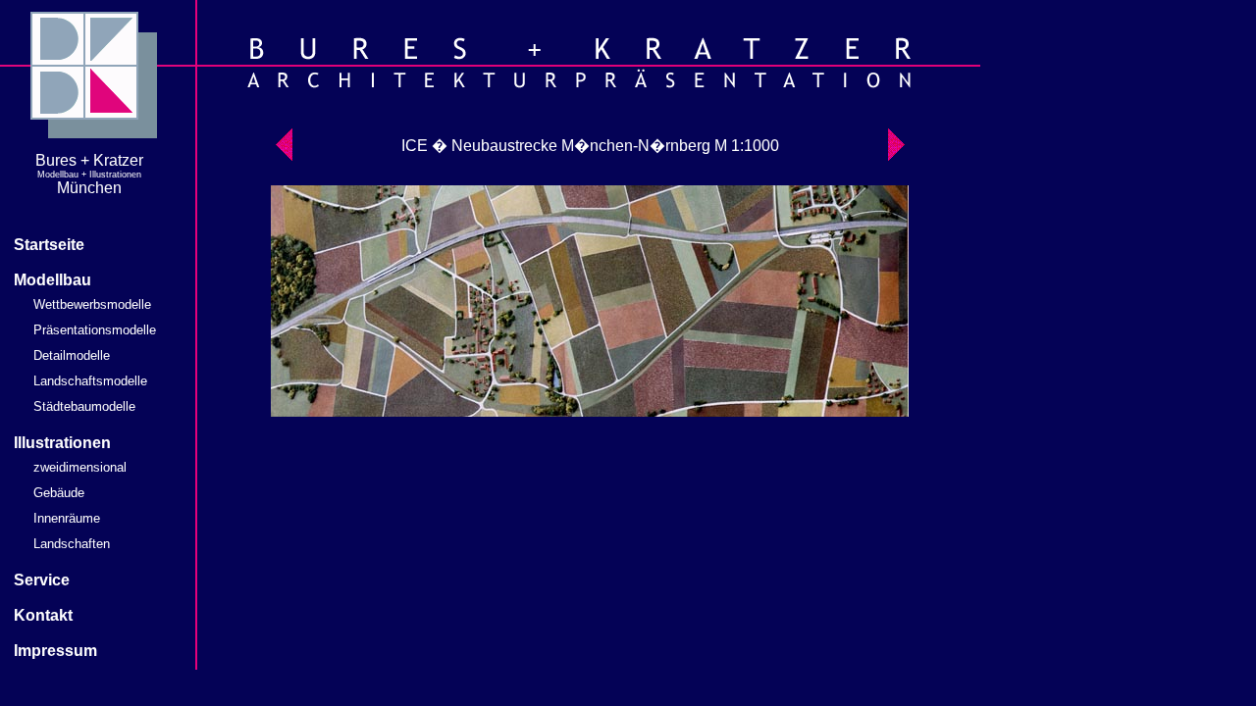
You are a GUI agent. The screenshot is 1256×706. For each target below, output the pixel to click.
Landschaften (71, 543)
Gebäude (58, 492)
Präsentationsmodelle (94, 330)
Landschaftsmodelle (90, 381)
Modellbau (52, 280)
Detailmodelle (71, 355)
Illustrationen (62, 442)
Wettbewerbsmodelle (92, 304)
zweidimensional (80, 467)
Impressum (55, 650)
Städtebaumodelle (84, 406)
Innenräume (66, 518)
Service (42, 580)
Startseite (49, 244)
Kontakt (43, 615)
